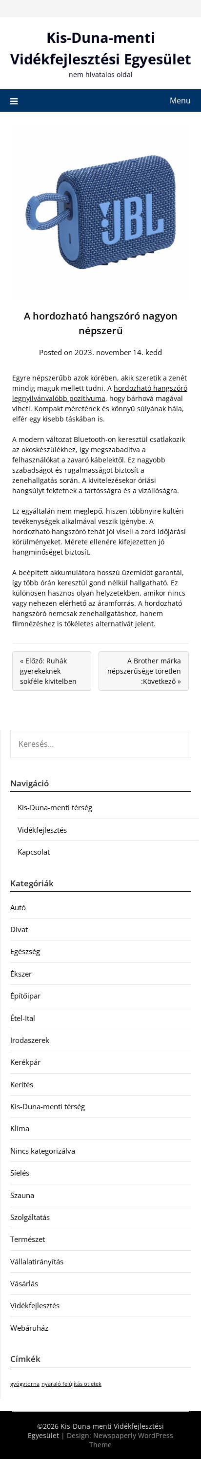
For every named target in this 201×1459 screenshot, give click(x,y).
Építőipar (25, 995)
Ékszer (21, 974)
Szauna (22, 1195)
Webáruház (29, 1328)
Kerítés (21, 1084)
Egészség (25, 951)
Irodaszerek (29, 1040)
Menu (180, 100)
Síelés (19, 1173)
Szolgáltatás (30, 1217)
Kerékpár (25, 1062)
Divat (19, 929)
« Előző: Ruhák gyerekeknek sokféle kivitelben (48, 671)
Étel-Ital (22, 1018)
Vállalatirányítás (36, 1261)
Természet (27, 1239)
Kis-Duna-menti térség (55, 807)
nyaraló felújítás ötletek (71, 1383)
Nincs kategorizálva (42, 1151)
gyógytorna (25, 1383)
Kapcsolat (34, 852)
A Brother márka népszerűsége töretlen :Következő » (144, 671)
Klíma (19, 1128)
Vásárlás (24, 1283)
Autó (18, 907)
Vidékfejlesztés (42, 830)
